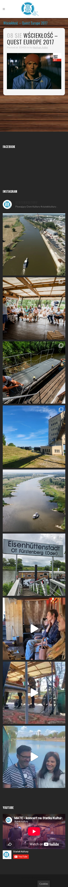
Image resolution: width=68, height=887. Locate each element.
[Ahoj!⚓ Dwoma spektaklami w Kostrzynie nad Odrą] (34, 308)
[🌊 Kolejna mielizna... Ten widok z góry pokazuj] (34, 500)
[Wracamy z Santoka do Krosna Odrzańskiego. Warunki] (34, 244)
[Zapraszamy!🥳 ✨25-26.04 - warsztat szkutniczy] (34, 757)
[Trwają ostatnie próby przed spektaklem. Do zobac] (34, 629)
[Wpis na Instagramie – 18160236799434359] (34, 693)
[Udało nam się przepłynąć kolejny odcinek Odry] (34, 436)
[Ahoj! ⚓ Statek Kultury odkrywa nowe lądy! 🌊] (34, 565)
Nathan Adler (40, 47)
